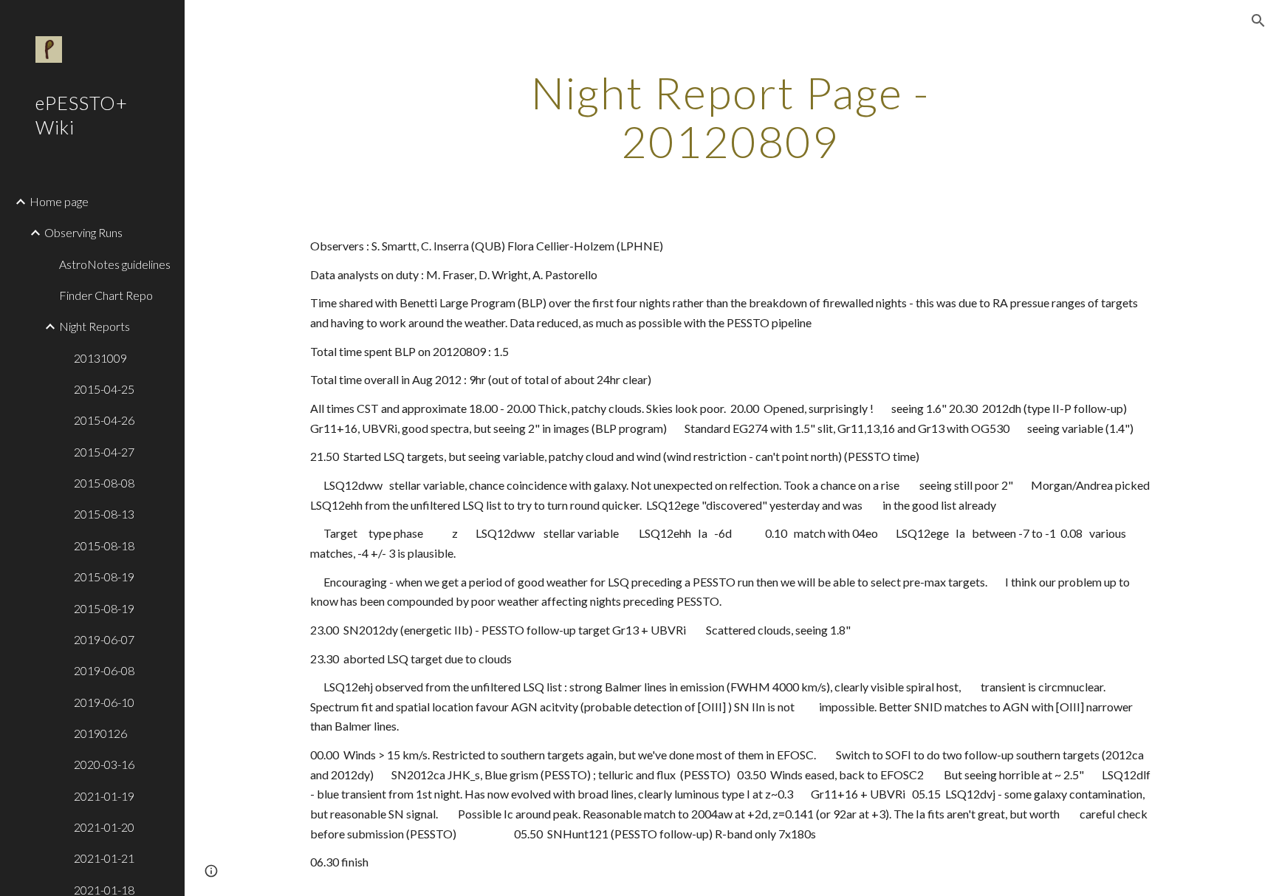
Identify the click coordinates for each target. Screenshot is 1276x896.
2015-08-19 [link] (104, 577)
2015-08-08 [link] (104, 483)
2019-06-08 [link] (104, 670)
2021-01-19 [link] (104, 796)
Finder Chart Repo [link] (106, 295)
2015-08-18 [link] (104, 545)
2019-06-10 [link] (104, 702)
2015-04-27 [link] (104, 452)
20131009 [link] (100, 358)
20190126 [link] (100, 733)
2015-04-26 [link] (104, 420)
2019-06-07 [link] (104, 639)
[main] (730, 116)
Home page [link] (59, 201)
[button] (1258, 20)
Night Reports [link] (94, 326)
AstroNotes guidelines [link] (115, 264)
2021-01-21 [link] (104, 858)
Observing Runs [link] (83, 232)
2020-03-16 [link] (104, 764)
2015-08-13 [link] (104, 514)
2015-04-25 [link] (104, 389)
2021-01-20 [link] (104, 827)
